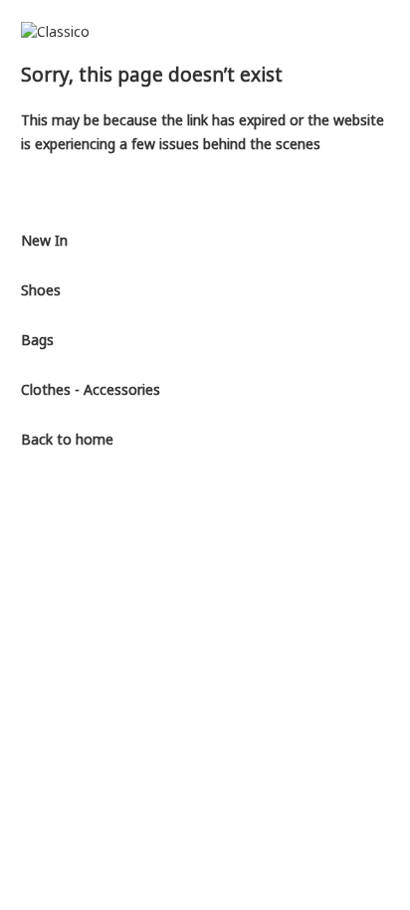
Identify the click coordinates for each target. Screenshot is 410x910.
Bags (37, 339)
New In (44, 240)
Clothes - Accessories (90, 389)
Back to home (67, 439)
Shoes (41, 289)
